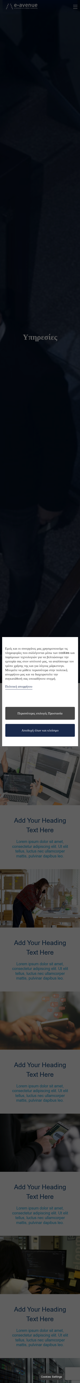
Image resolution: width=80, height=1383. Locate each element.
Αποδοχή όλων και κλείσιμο (40, 730)
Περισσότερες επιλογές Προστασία (40, 713)
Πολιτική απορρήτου (18, 686)
